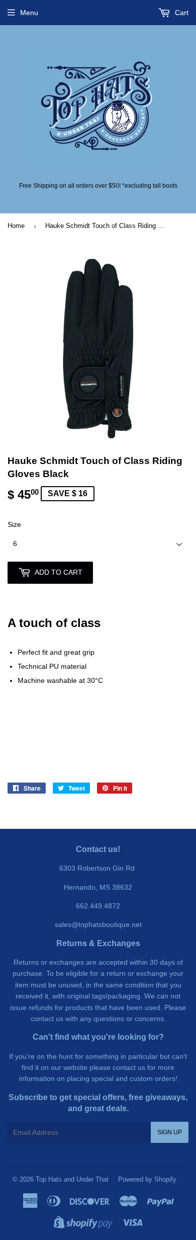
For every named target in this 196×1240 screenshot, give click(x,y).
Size (14, 524)
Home (16, 225)
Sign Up (169, 1132)
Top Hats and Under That (72, 1179)
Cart (180, 13)
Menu (29, 13)
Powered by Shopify (147, 1179)
